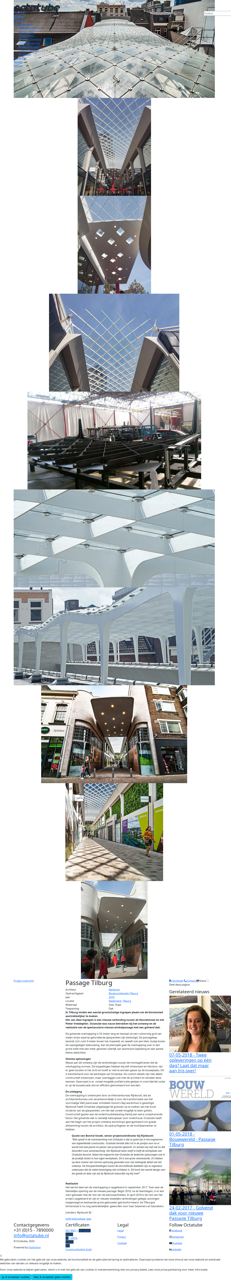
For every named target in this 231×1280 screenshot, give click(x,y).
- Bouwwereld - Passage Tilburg (192, 1139)
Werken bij (20, 58)
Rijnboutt (114, 989)
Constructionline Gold (79, 1249)
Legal (120, 1230)
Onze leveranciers (29, 43)
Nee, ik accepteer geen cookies (52, 1277)
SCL (68, 1245)
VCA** (69, 1234)
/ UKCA (71, 1238)
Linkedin (176, 1249)
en (123, 5)
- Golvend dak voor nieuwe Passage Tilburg (191, 1213)
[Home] (37, 7)
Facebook (176, 1230)
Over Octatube (22, 24)
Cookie (121, 1243)
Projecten (19, 13)
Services (18, 20)
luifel (69, 1219)
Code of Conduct (29, 50)
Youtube (177, 1243)
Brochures (25, 54)
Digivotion (34, 1247)
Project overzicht (24, 981)
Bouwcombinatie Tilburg (123, 993)
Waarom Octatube (30, 28)
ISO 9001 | (78, 1230)
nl (123, 2)
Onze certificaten (29, 47)
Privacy (121, 1237)
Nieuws (18, 62)
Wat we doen (26, 32)
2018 (111, 997)
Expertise (19, 16)
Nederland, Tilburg (120, 1001)
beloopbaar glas (81, 1219)
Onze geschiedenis (30, 39)
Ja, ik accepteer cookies (16, 1277)
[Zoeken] (206, 19)
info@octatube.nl (31, 1235)
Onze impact (26, 35)
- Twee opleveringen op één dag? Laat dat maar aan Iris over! (190, 1063)
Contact (18, 66)
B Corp (70, 1242)
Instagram (177, 1237)
